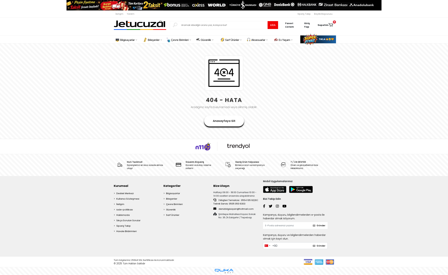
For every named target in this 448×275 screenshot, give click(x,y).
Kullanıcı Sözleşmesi (127, 198)
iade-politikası (124, 209)
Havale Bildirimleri (126, 231)
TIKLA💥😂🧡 (326, 39)
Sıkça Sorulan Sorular (128, 220)
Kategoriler (172, 186)
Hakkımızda (123, 215)
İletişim (119, 13)
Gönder (321, 225)
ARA (273, 25)
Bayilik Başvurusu (323, 13)
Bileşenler (171, 198)
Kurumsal (121, 186)
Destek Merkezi (125, 193)
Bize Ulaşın (221, 186)
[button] (309, 25)
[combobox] (267, 246)
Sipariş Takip (304, 13)
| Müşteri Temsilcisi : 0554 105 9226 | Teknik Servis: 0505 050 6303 (235, 202)
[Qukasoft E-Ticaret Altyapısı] (224, 271)
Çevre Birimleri (174, 204)
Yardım (130, 13)
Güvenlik (171, 209)
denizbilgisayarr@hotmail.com (236, 209)
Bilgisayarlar (173, 193)
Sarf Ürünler (172, 215)
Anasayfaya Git (224, 121)
